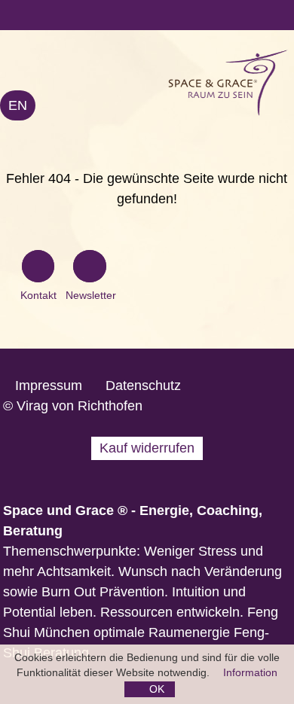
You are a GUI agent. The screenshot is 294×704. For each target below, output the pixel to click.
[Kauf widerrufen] (147, 448)
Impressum (48, 385)
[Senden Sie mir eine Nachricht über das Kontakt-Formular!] (38, 268)
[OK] (149, 689)
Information (250, 672)
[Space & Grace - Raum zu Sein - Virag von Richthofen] (161, 83)
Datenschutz (143, 385)
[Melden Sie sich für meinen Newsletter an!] (89, 268)
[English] (17, 105)
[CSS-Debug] (286, 696)
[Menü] (147, 15)
